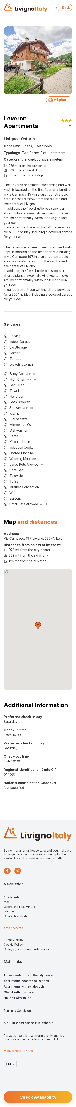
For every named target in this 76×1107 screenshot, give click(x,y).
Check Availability (38, 1097)
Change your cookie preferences (26, 949)
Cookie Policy (13, 944)
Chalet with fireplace (19, 992)
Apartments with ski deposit (24, 986)
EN (8, 1064)
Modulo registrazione (18, 1050)
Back (66, 7)
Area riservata (13, 928)
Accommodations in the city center (29, 975)
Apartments (11, 897)
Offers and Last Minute (19, 907)
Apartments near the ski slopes (26, 981)
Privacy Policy (13, 939)
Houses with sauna (17, 998)
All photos (62, 100)
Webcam (9, 911)
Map (7, 902)
